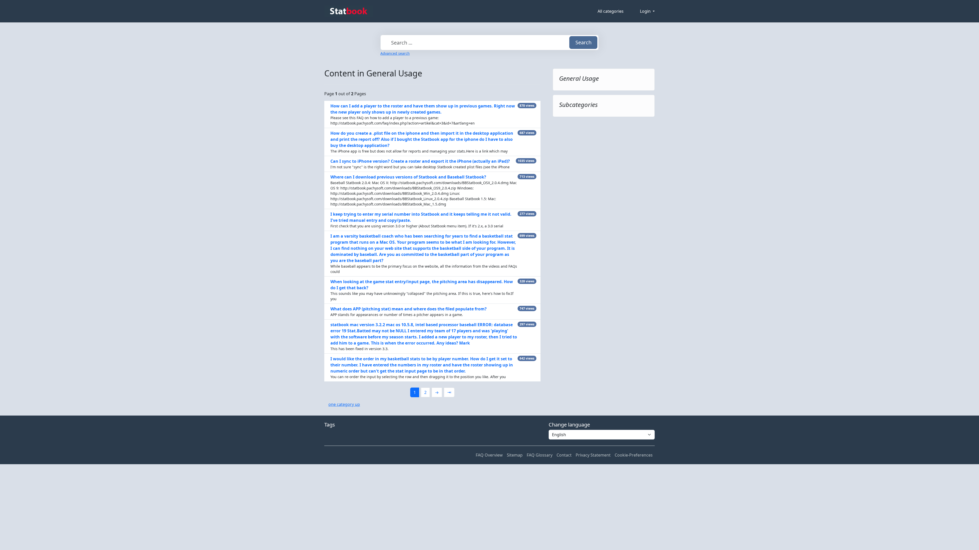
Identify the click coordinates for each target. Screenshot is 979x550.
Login (646, 11)
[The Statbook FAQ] (348, 11)
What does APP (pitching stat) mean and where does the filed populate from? (408, 309)
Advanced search (395, 53)
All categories (611, 11)
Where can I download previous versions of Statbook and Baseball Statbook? (408, 177)
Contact (564, 455)
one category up (344, 404)
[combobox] (489, 42)
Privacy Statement (593, 455)
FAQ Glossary (539, 455)
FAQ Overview (489, 455)
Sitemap (515, 455)
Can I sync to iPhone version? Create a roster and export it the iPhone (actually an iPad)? (420, 161)
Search (583, 42)
